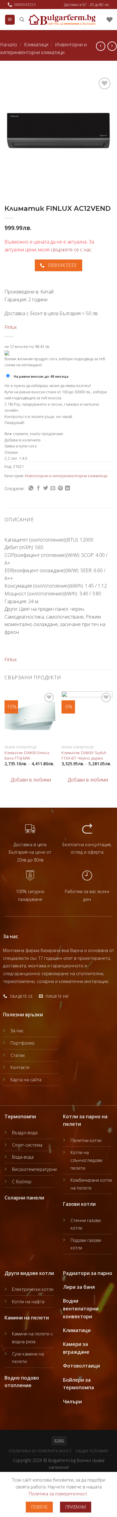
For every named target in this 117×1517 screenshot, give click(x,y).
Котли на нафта (28, 1301)
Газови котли (79, 1204)
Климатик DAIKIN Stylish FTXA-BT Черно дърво (84, 755)
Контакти (19, 1067)
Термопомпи (20, 1116)
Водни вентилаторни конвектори (80, 1308)
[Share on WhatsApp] (30, 488)
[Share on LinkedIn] (67, 488)
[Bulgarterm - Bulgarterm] (61, 19)
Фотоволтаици (81, 1365)
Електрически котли (32, 1289)
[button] (27, 780)
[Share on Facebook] (38, 488)
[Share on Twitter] (45, 488)
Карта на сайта (25, 1079)
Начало (8, 44)
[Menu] (10, 20)
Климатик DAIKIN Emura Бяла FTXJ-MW (26, 755)
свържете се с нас (71, 249)
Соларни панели (24, 1197)
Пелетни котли (85, 1140)
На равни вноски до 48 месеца (41, 376)
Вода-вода (23, 1157)
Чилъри (72, 1401)
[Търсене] (22, 19)
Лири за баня (79, 1287)
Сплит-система (27, 1145)
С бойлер (22, 1181)
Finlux (10, 327)
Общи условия (92, 1451)
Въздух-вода (25, 1132)
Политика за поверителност (40, 1451)
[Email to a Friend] (52, 488)
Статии (17, 1055)
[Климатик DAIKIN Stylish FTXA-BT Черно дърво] (87, 716)
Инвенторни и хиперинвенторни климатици (66, 475)
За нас (17, 1030)
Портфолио (22, 1043)
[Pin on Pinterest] (60, 488)
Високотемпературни (34, 1169)
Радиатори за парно (87, 1273)
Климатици (36, 44)
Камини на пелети (26, 1317)
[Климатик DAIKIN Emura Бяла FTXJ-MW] (30, 716)
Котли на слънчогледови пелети (86, 1160)
